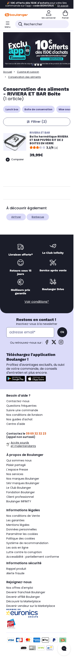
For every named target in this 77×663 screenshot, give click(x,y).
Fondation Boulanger (20, 492)
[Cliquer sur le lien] (38, 50)
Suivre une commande (22, 410)
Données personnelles (21, 529)
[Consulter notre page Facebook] (46, 343)
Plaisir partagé (16, 465)
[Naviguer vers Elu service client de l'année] (36, 624)
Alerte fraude (15, 573)
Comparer (17, 159)
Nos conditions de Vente (23, 516)
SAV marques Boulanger (22, 483)
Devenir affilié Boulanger (23, 597)
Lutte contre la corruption (24, 552)
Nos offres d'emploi (19, 588)
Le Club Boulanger (18, 488)
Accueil (7, 72)
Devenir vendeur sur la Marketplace (30, 606)
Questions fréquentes (21, 406)
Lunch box (12, 109)
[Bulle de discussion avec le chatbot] (64, 648)
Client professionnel (20, 497)
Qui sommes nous (19, 460)
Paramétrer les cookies (22, 534)
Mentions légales (17, 525)
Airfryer (16, 217)
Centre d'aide (15, 424)
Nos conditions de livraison (24, 415)
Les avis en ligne (17, 548)
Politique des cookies (20, 538)
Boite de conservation (38, 109)
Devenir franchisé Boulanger (25, 592)
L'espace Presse (17, 470)
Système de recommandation (27, 543)
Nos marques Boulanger (22, 479)
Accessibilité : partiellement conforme (32, 557)
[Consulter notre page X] (54, 343)
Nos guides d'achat (19, 419)
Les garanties (15, 520)
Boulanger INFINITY (18, 501)
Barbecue (38, 217)
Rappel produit (16, 569)
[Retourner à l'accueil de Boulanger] (16, 14)
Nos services (14, 474)
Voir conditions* (36, 301)
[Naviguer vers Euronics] (36, 613)
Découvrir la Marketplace (23, 601)
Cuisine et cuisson (28, 72)
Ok (62, 332)
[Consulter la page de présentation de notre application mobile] (15, 378)
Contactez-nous (17, 401)
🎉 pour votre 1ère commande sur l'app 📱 (36, 4)
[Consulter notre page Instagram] (61, 343)
